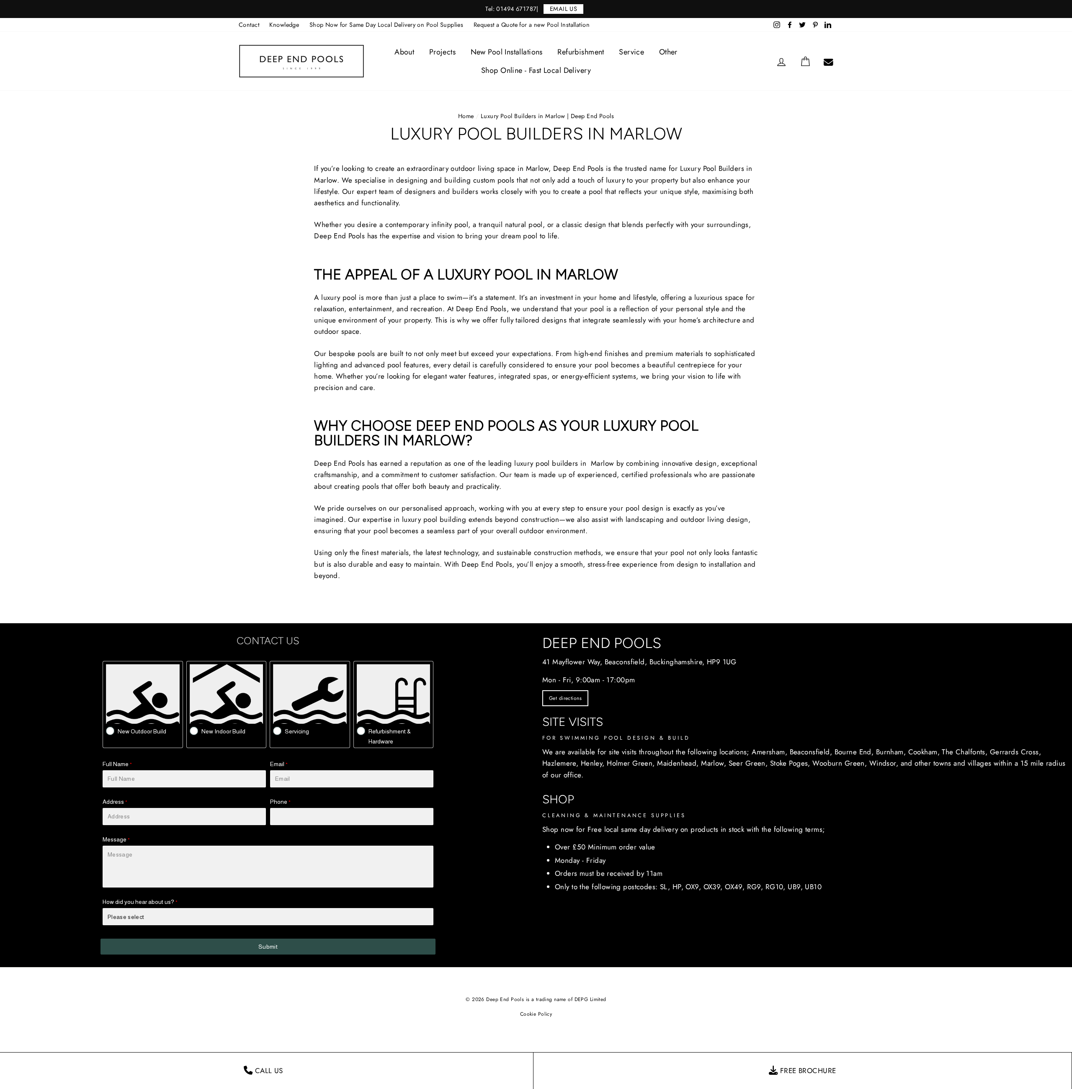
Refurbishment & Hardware (389, 736)
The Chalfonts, (964, 752)
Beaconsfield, (811, 752)
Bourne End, (854, 752)
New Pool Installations (507, 51)
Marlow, (713, 763)
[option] (536, 9)
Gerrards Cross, (1015, 752)
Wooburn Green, (839, 763)
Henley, (593, 763)
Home (466, 116)
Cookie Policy (536, 1014)
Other (668, 51)
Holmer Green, (631, 763)
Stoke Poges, (790, 763)
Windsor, (883, 763)
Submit (268, 946)
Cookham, (924, 752)
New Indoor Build (223, 731)
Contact (249, 25)
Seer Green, (748, 763)
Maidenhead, (678, 763)
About (404, 51)
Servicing (297, 731)
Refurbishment (580, 51)
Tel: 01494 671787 (510, 9)
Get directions (565, 698)
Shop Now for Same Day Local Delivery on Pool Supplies (386, 25)
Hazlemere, (560, 763)
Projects (442, 51)
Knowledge (284, 25)
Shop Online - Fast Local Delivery (536, 70)
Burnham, (891, 752)
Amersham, (769, 752)
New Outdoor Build (142, 731)
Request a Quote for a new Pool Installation (532, 25)
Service (631, 51)
